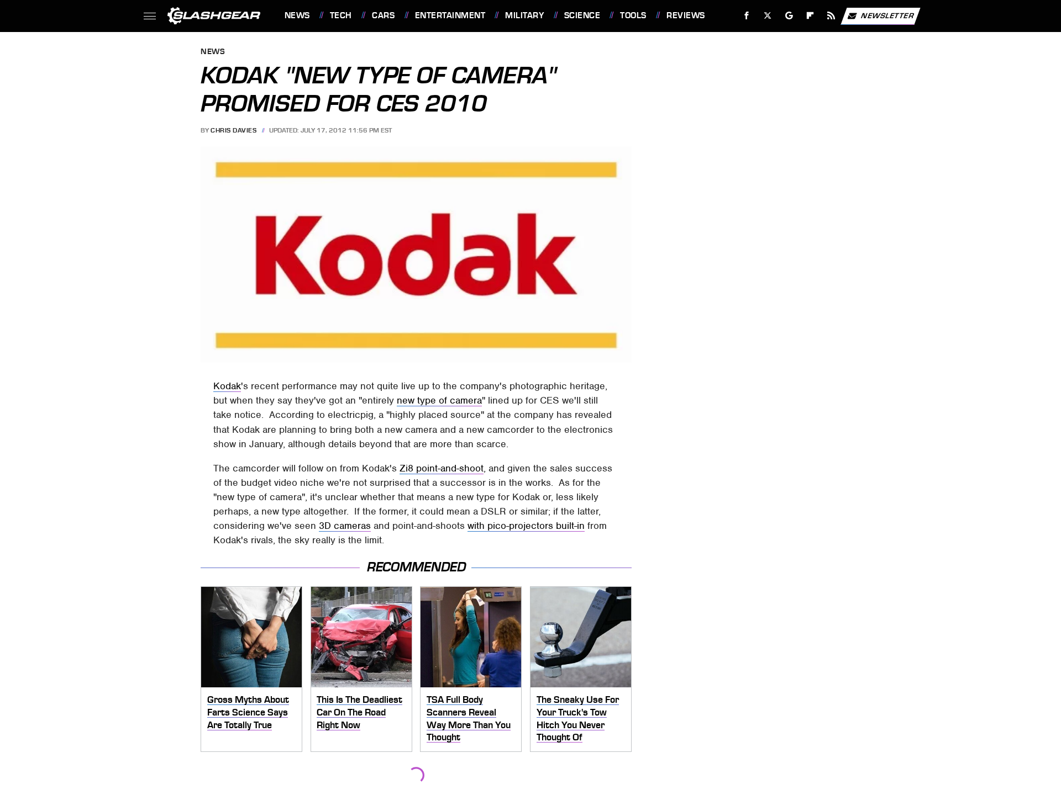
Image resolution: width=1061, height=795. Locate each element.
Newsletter (887, 15)
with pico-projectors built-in (526, 526)
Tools (633, 15)
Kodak (227, 386)
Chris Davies (233, 130)
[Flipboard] (810, 15)
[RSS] (831, 15)
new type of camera (439, 400)
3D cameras (345, 526)
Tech (341, 15)
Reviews (685, 15)
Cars (383, 15)
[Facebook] (747, 15)
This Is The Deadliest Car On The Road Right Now (359, 712)
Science (582, 15)
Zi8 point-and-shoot (442, 468)
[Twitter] (767, 15)
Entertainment (450, 15)
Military (524, 15)
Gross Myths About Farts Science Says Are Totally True (248, 712)
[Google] (788, 15)
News (297, 15)
